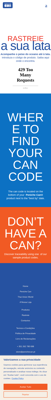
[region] (25, 377)
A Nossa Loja (25, 302)
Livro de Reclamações (26, 339)
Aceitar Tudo (25, 387)
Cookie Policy (18, 378)
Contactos (25, 320)
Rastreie (25, 315)
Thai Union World (25, 297)
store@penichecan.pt (25, 352)
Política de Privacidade (25, 333)
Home (25, 286)
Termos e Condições (25, 328)
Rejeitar (25, 394)
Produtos (26, 310)
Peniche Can (25, 291)
